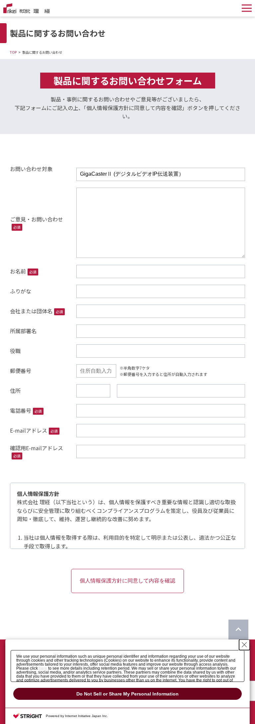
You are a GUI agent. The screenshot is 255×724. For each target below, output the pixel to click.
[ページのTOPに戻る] (238, 629)
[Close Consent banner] (244, 644)
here (43, 668)
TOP (13, 52)
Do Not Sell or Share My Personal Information (127, 693)
